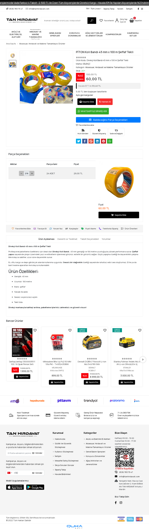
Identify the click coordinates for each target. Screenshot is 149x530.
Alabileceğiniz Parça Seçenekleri (110, 119)
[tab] (46, 239)
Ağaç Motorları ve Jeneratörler (94, 462)
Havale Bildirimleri (63, 474)
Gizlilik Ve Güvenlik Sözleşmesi (63, 445)
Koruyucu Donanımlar (95, 456)
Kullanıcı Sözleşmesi (64, 451)
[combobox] (9, 472)
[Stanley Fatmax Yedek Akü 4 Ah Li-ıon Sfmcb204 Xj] (126, 342)
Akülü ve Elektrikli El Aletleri (98, 439)
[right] (143, 359)
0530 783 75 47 (126, 472)
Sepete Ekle (88, 101)
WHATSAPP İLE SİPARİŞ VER (94, 111)
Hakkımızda (60, 439)
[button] (135, 20)
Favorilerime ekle (86, 125)
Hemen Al (106, 101)
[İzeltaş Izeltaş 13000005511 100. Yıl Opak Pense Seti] (22, 342)
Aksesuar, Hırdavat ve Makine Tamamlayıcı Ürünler (98, 445)
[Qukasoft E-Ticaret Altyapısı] (74, 527)
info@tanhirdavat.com (129, 476)
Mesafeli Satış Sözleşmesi (66, 460)
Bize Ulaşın (121, 432)
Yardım (120, 8)
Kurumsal (58, 432)
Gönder (38, 453)
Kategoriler (90, 432)
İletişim (129, 8)
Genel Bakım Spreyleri (95, 451)
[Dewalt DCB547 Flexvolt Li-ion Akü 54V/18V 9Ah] (92, 342)
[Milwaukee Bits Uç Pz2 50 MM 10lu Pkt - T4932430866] (57, 342)
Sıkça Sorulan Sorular (64, 465)
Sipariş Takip (108, 8)
